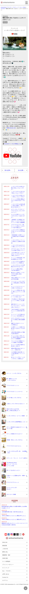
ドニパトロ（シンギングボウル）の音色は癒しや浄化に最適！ (18, 283)
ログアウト (5, 580)
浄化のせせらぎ (11, 128)
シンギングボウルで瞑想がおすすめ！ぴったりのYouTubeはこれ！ (18, 231)
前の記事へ (8, 170)
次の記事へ (21, 170)
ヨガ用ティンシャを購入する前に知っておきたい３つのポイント (18, 328)
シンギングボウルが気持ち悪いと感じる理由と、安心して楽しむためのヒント (18, 206)
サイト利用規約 (6, 561)
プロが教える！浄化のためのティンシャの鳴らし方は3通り (18, 300)
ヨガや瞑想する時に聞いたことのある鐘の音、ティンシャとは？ (18, 354)
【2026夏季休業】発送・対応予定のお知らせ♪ (12, 511)
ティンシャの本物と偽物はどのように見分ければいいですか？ (18, 200)
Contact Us (5, 577)
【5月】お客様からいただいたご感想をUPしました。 (14, 515)
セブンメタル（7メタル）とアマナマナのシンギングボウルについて (18, 211)
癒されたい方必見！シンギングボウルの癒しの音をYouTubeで (18, 274)
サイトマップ (5, 567)
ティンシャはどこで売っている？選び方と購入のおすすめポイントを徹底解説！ (18, 337)
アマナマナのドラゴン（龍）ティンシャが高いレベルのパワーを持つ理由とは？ (18, 226)
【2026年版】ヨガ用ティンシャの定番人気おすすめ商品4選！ (18, 236)
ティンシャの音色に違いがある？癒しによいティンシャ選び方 (18, 292)
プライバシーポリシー (8, 564)
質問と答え (5, 552)
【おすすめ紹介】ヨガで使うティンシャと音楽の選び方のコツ (18, 311)
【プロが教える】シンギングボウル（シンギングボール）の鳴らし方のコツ (18, 254)
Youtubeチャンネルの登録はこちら (13, 143)
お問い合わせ (5, 574)
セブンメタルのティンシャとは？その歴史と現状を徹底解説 (18, 320)
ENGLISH (4, 542)
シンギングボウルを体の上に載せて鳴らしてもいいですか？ (18, 188)
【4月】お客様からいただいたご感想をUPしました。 (14, 519)
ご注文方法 (5, 548)
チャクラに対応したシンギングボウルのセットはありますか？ (18, 216)
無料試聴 (4, 545)
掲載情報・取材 (6, 555)
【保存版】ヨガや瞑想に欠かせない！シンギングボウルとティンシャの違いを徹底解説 (18, 221)
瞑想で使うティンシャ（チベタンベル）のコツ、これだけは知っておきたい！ (18, 306)
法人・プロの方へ (6, 570)
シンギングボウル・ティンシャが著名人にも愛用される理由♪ (18, 241)
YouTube (5, 22)
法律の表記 (5, 558)
